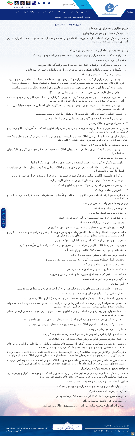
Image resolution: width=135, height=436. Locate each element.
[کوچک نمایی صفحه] (3, 214)
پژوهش (58, 17)
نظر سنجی (42, 12)
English (130, 12)
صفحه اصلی (86, 12)
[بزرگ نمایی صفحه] (3, 210)
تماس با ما (16, 12)
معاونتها (51, 12)
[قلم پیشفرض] (3, 225)
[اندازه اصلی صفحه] (3, 218)
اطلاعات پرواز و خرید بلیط (73, 17)
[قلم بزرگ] (3, 221)
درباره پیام (75, 12)
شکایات (88, 17)
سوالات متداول (29, 12)
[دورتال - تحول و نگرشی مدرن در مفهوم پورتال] (132, 433)
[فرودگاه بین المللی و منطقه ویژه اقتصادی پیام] (110, 9)
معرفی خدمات (63, 12)
